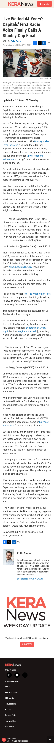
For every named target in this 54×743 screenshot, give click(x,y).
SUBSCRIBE (27, 644)
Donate (45, 4)
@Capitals (13, 226)
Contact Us (9, 727)
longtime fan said (27, 331)
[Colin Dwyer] (8, 557)
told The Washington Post (37, 293)
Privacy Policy (11, 715)
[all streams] (50, 739)
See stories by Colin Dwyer (30, 578)
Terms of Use (10, 721)
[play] (4, 739)
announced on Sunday (20, 267)
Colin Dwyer (16, 41)
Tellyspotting (10, 704)
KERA (7, 687)
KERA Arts (9, 698)
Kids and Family (11, 693)
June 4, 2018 (43, 246)
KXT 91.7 (9, 710)
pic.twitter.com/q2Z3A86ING (27, 361)
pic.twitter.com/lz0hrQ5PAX (27, 240)
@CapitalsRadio (42, 226)
